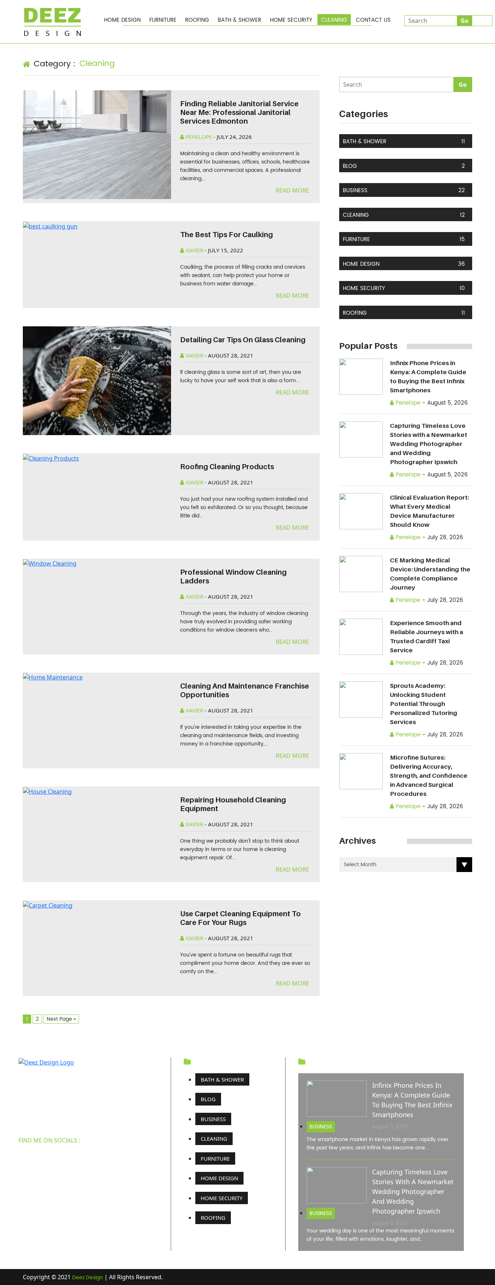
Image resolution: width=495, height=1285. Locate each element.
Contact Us (373, 20)
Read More (293, 190)
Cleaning (334, 20)
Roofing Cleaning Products (227, 466)
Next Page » (61, 1019)
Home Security (291, 20)
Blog (404, 166)
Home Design (122, 20)
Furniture (162, 20)
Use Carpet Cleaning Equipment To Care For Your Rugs (240, 918)
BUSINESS (404, 190)
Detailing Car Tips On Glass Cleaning (242, 339)
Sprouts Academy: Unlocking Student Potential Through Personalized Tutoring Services (423, 704)
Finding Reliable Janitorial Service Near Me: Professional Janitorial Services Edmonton (239, 112)
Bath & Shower (239, 20)
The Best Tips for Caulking (226, 234)
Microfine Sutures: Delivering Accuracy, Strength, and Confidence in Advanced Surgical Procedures (428, 775)
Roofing (197, 20)
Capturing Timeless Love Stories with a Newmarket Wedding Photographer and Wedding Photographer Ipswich (428, 444)
